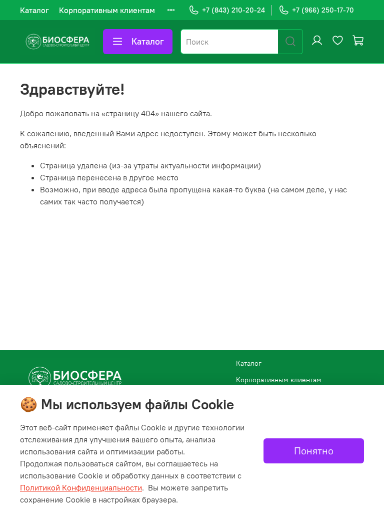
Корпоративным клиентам (107, 10)
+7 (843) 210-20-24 (233, 10)
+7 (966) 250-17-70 (323, 10)
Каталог (34, 10)
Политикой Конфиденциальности (81, 487)
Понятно (314, 450)
